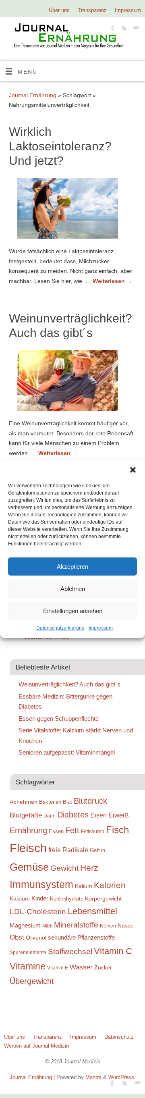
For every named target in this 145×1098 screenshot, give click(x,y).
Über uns (59, 10)
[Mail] (135, 29)
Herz (89, 868)
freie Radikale (68, 849)
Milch (47, 925)
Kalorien (110, 885)
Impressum (101, 628)
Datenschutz (119, 1037)
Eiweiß (118, 815)
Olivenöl (36, 937)
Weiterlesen (112, 281)
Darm (50, 815)
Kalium (83, 886)
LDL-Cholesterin (38, 911)
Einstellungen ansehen (72, 610)
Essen (56, 831)
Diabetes (73, 814)
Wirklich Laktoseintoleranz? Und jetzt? (60, 146)
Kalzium (20, 898)
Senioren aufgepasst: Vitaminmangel (67, 752)
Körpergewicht (103, 898)
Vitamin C (113, 951)
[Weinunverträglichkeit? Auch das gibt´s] (72, 382)
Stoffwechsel (70, 951)
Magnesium (25, 925)
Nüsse (126, 925)
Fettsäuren (92, 831)
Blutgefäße (26, 815)
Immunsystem (41, 884)
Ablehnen (72, 588)
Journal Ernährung (32, 95)
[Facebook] (112, 29)
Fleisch (28, 848)
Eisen (98, 815)
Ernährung (28, 830)
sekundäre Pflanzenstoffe (81, 937)
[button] (133, 470)
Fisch (117, 830)
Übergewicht (32, 981)
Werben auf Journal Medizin (36, 1046)
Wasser (81, 967)
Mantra (93, 1077)
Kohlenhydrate (66, 899)
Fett (72, 830)
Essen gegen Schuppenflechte (59, 718)
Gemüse (29, 867)
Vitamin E (57, 967)
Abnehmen (23, 802)
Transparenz (92, 10)
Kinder (39, 898)
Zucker (103, 967)
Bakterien (50, 802)
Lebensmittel (92, 911)
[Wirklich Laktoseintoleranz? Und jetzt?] (72, 210)
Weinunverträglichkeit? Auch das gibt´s (69, 684)
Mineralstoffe (76, 925)
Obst (17, 937)
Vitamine (28, 966)
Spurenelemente (28, 952)
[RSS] (123, 29)
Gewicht (64, 868)
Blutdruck (90, 800)
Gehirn (97, 850)
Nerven (108, 925)
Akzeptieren (72, 566)
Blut (67, 802)
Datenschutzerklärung (60, 628)
